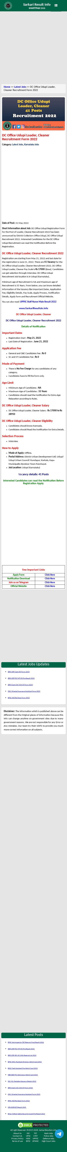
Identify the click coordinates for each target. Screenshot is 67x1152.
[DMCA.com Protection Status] (33, 1125)
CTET (36, 1136)
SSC (28, 1133)
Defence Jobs (48, 1139)
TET (35, 1133)
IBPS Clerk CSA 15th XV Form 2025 (20, 685)
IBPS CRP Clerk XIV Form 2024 (19, 672)
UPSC (28, 1136)
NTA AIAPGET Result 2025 (17, 1107)
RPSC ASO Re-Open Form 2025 (19, 698)
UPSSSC (35, 1141)
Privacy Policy (17, 1139)
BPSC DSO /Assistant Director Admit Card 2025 (25, 1062)
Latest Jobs (20, 87)
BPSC (28, 1141)
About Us (17, 1133)
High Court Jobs (48, 1141)
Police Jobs (48, 1136)
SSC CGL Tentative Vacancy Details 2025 (22, 1081)
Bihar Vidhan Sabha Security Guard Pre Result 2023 (26, 1114)
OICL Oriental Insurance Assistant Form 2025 (24, 691)
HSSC (28, 1139)
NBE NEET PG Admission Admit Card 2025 (23, 1075)
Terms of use (17, 1141)
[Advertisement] (33, 48)
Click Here (50, 575)
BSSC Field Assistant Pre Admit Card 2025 (23, 1068)
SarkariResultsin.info (48, 1130)
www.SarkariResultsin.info (33, 308)
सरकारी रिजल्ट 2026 (37, 8)
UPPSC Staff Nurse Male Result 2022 (38, 302)
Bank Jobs (48, 1133)
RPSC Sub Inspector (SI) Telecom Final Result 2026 (26, 1042)
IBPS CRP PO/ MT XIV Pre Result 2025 (21, 678)
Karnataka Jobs (31, 145)
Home (7, 87)
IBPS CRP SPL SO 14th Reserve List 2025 (22, 1055)
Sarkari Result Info (37, 5)
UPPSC (35, 1139)
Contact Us (17, 1136)
